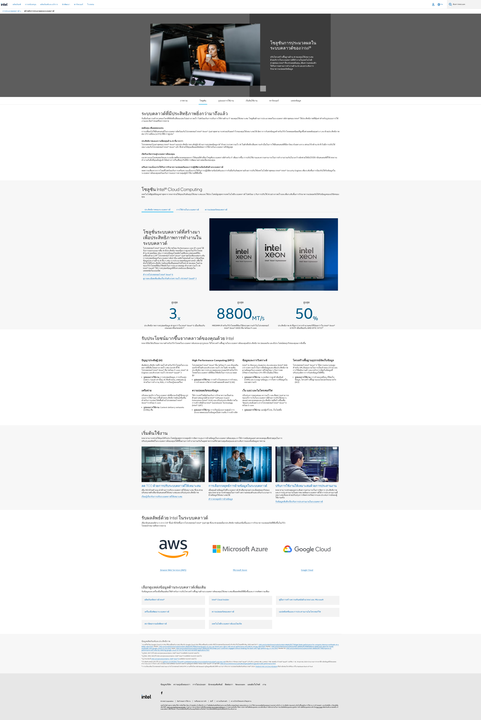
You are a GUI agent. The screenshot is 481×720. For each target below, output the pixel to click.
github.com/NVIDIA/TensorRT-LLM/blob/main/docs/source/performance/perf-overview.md (194, 662)
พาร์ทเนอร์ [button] (78, 4)
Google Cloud (307, 570)
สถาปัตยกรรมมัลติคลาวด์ (156, 624)
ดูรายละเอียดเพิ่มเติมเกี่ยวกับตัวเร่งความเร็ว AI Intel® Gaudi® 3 (170, 278)
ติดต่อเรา (229, 684)
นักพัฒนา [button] (66, 4)
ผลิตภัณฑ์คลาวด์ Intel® (155, 599)
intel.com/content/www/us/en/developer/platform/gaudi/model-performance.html (248, 663)
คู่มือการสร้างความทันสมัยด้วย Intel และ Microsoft (301, 599)
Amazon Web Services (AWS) (173, 570)
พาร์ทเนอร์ (274, 100)
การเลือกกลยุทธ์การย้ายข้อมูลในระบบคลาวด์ (238, 486)
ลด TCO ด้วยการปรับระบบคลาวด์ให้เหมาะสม (171, 486)
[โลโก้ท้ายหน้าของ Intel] (147, 696)
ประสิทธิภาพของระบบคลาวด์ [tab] (157, 209)
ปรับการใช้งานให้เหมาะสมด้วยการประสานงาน (306, 486)
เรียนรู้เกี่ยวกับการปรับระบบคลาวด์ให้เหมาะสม (162, 496)
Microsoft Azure (240, 570)
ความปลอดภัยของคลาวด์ (223, 612)
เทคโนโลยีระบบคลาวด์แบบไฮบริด (227, 624)
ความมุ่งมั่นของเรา (181, 684)
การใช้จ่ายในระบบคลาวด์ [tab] (187, 209)
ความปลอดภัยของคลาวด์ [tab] (216, 209)
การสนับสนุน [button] (30, 4)
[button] (240, 467)
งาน (264, 684)
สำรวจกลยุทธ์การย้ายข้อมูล (221, 499)
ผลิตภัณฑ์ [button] (17, 4)
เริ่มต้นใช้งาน (251, 100)
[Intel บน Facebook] (162, 693)
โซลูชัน (203, 100)
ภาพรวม (184, 100)
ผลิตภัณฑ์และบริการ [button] (49, 4)
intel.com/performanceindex (176, 707)
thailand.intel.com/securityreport (266, 666)
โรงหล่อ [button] (90, 4)
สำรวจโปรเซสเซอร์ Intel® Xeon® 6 (158, 274)
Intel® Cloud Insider (220, 599)
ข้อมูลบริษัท (166, 684)
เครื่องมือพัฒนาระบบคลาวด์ (157, 612)
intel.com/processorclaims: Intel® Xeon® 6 (165, 659)
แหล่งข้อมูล (296, 100)
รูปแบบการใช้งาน (226, 100)
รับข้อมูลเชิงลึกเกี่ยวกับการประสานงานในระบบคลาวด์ (299, 501)
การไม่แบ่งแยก (199, 684)
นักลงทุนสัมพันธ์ (215, 684)
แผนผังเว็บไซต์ (254, 684)
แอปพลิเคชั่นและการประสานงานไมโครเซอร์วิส (300, 612)
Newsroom (240, 684)
